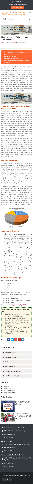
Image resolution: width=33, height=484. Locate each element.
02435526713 (18, 2)
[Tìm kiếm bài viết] (29, 19)
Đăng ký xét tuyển (17, 7)
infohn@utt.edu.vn (9, 434)
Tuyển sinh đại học (17, 305)
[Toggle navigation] (30, 12)
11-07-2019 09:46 (8, 42)
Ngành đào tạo (7, 388)
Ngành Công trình (21, 42)
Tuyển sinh (6, 386)
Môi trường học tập (9, 390)
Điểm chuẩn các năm (9, 392)
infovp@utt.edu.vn (9, 447)
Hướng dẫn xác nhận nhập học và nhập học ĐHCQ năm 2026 (22, 403)
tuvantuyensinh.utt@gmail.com (18, 4)
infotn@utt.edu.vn (9, 463)
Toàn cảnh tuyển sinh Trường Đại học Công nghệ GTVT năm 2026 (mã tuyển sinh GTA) (23, 416)
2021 (24, 305)
